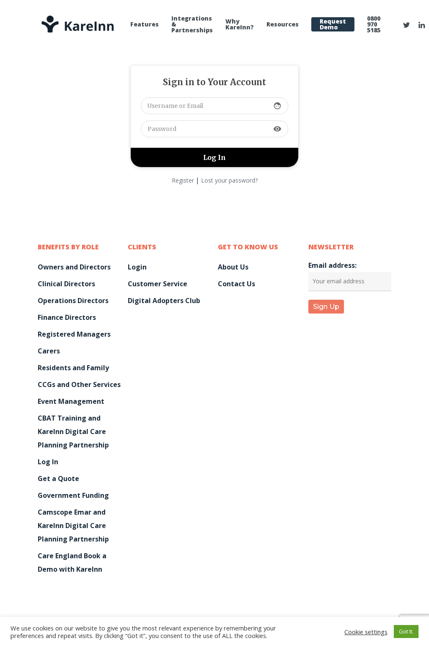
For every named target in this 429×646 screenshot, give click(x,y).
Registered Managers (74, 334)
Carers (49, 351)
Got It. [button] (406, 631)
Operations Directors (73, 300)
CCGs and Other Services (79, 384)
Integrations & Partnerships (192, 24)
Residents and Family (73, 367)
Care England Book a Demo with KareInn (72, 562)
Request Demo (333, 24)
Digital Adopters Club (164, 300)
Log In (48, 461)
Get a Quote (58, 478)
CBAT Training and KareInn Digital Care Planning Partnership (73, 431)
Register (183, 180)
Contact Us (236, 283)
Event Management (71, 401)
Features (144, 24)
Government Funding (73, 495)
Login (137, 267)
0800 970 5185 (373, 24)
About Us (233, 267)
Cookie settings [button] (366, 632)
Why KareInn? (239, 24)
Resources (282, 24)
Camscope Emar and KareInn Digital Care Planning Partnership (73, 525)
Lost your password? (229, 180)
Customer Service (157, 283)
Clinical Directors (66, 283)
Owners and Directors (74, 267)
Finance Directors (67, 317)
